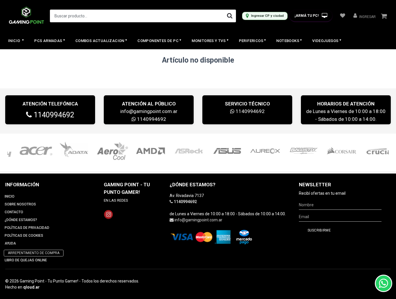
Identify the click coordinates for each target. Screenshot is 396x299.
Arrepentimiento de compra (33, 253)
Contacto (14, 212)
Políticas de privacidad (27, 228)
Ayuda (10, 243)
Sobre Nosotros (20, 204)
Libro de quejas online (26, 260)
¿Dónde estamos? (21, 220)
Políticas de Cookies (24, 236)
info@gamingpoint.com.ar (148, 111)
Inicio (14, 41)
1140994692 (53, 115)
